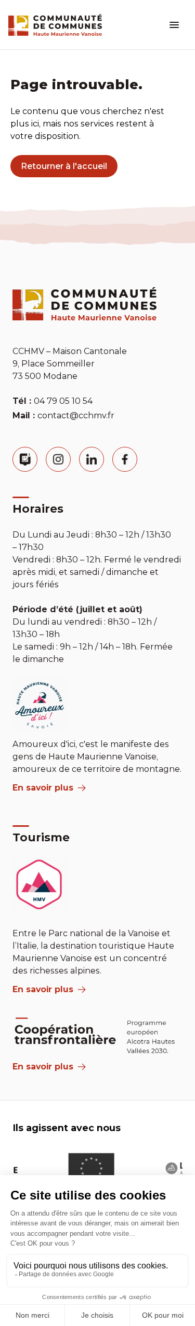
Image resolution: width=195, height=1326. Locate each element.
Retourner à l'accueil (64, 166)
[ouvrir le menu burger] (174, 24)
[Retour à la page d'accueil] (55, 24)
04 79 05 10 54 (63, 401)
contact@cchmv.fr (75, 415)
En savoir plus (42, 788)
